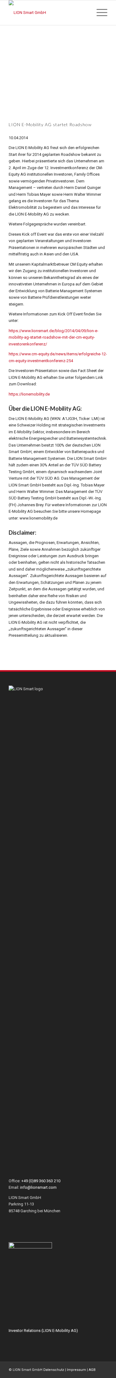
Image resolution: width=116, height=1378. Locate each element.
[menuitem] (84, 12)
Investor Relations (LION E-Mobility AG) (43, 1330)
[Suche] (84, 12)
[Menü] (98, 12)
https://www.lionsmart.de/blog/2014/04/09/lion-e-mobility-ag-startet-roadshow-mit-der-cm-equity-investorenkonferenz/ (53, 337)
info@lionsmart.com (38, 1187)
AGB (92, 1370)
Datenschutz (53, 1370)
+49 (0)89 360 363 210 (40, 1181)
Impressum (76, 1370)
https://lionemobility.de (29, 394)
